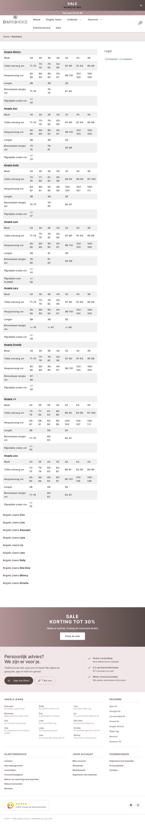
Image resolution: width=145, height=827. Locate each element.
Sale (58, 27)
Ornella (24, 583)
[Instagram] (138, 805)
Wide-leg (114, 731)
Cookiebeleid (126, 59)
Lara (22, 537)
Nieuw (36, 19)
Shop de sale (72, 636)
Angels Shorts (116, 726)
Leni (22, 552)
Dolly (23, 560)
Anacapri (25, 529)
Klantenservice (41, 27)
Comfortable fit (117, 716)
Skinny (24, 575)
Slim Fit (113, 706)
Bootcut (113, 736)
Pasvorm (93, 19)
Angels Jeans (54, 19)
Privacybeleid (112, 59)
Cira (22, 514)
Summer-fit (115, 741)
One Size (25, 567)
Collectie (72, 19)
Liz (10, 399)
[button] (80, 19)
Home (6, 36)
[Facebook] (131, 805)
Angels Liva (11, 455)
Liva (22, 522)
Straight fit (115, 711)
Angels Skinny (12, 51)
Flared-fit (114, 721)
